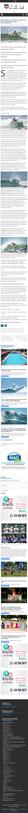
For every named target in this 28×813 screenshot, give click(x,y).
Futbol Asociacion (7, 780)
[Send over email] (5, 325)
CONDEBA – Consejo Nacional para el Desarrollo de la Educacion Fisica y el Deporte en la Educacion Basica (14, 746)
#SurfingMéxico (11, 331)
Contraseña (3, 485)
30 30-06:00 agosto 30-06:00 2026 (8, 544)
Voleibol (5, 785)
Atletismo (5, 753)
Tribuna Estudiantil (7, 733)
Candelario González (20, 24)
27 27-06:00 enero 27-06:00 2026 (8, 366)
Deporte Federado (6, 750)
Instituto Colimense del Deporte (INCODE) (13, 790)
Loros (4, 797)
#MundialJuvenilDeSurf (5, 330)
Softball (4, 782)
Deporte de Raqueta (8, 771)
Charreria (5, 759)
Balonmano (5, 756)
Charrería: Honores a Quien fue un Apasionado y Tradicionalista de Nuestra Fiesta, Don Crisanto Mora (7, 338)
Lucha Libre (6, 767)
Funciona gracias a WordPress (8, 809)
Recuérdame (5, 490)
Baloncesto (5, 755)
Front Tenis (6, 774)
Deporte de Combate (8, 763)
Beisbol (4, 758)
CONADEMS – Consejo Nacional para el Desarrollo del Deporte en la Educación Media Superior (13, 738)
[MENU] (27, 14)
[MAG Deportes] (2, 14)
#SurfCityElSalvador (13, 330)
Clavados (6, 777)
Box (5, 764)
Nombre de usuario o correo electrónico (10, 480)
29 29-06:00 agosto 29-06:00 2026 (8, 603)
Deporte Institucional (5, 558)
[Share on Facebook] (2, 325)
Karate (5, 766)
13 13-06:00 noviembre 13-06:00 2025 (9, 425)
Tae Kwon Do (7, 769)
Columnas (4, 724)
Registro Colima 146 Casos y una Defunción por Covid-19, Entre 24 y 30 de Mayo (21, 338)
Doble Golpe (6, 727)
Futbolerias (5, 730)
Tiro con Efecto (6, 732)
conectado (14, 443)
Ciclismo (5, 761)
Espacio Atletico (6, 729)
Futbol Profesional (6, 795)
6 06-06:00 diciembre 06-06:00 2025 (9, 396)
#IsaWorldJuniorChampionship (17, 328)
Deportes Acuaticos (5, 328)
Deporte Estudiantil (6, 735)
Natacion (6, 779)
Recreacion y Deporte (7, 798)
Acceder (3, 493)
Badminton (6, 772)
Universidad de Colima (8, 793)
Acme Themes (14, 810)
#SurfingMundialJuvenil (18, 331)
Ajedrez (5, 751)
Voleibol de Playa (7, 787)
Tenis (4, 784)
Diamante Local (6, 725)
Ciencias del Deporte (7, 722)
